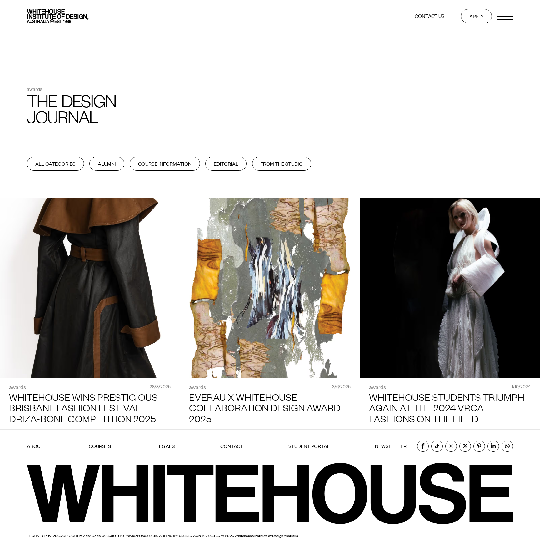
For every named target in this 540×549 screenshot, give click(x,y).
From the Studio (281, 163)
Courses (100, 446)
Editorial (226, 163)
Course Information (165, 163)
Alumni (107, 163)
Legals (165, 446)
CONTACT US (430, 16)
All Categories (55, 163)
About (35, 446)
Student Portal (309, 446)
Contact (231, 446)
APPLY (476, 16)
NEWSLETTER (391, 446)
